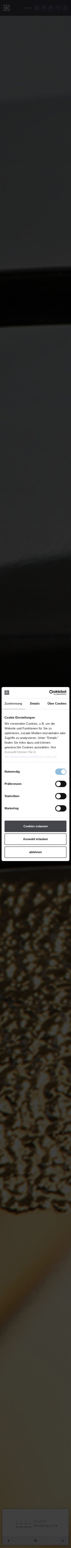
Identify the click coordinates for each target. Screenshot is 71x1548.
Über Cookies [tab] (57, 703)
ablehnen (35, 852)
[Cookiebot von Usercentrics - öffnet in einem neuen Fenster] (50, 692)
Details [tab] (35, 703)
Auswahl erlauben (35, 839)
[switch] (60, 784)
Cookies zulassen (35, 826)
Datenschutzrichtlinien (27, 756)
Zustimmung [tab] (13, 703)
